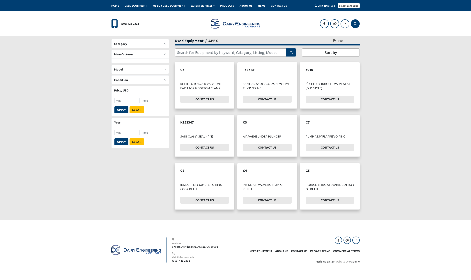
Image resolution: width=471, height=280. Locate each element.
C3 (245, 122)
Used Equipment (136, 5)
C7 (308, 122)
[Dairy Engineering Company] (136, 249)
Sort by (331, 52)
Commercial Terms (346, 251)
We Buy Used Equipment (169, 5)
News (261, 5)
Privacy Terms (320, 251)
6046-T (311, 69)
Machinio (354, 261)
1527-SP (249, 69)
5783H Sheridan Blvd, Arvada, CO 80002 (195, 246)
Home (115, 5)
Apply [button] (121, 110)
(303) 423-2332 (130, 23)
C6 (182, 69)
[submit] (291, 52)
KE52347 (187, 122)
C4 (245, 170)
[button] (203, 6)
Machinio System (325, 261)
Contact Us (279, 5)
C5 (308, 170)
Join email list (326, 5)
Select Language (348, 5)
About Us (246, 5)
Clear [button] (136, 110)
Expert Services (202, 5)
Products (227, 5)
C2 (182, 170)
